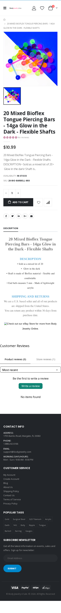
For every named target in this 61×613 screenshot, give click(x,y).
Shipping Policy (11, 491)
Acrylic (48, 519)
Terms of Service (12, 499)
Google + (25, 216)
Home (4, 19)
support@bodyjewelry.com (17, 451)
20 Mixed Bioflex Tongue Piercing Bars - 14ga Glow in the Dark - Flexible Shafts (29, 122)
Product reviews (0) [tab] (15, 359)
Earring (18, 531)
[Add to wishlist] (39, 202)
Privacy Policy (10, 503)
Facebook (6, 216)
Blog (5, 483)
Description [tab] (10, 228)
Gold (7, 519)
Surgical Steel (19, 519)
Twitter (12, 216)
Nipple (32, 525)
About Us (8, 487)
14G (15, 525)
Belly (23, 525)
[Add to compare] (48, 202)
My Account (9, 474)
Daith (7, 525)
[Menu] (4, 8)
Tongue (42, 525)
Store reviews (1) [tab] (45, 359)
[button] (10, 137)
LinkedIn (19, 216)
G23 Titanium (35, 519)
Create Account (11, 478)
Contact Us (9, 495)
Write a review (31, 386)
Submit (12, 568)
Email (31, 216)
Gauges (28, 531)
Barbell (8, 531)
